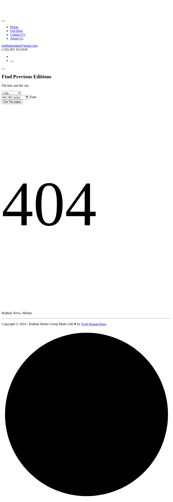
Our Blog (16, 31)
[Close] (3, 21)
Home (14, 27)
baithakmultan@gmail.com (20, 45)
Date (33, 97)
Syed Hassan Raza (93, 324)
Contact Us (17, 34)
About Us (16, 38)
